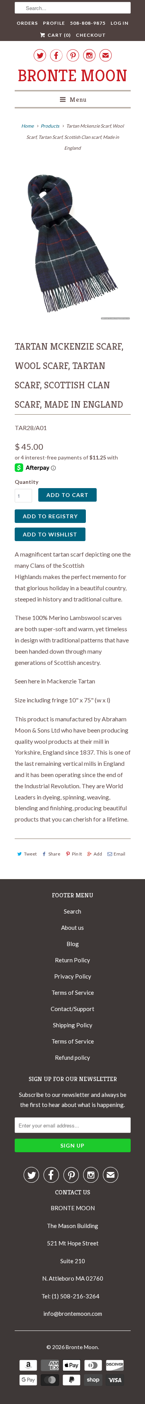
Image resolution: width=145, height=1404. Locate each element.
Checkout (91, 35)
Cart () (58, 35)
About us (72, 927)
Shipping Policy (72, 1024)
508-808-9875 (88, 23)
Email (119, 854)
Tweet (30, 854)
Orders (27, 23)
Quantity (26, 481)
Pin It (77, 854)
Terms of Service (72, 992)
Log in (119, 23)
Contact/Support (72, 1008)
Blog (73, 943)
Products (50, 126)
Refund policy (72, 1057)
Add (98, 854)
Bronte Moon (72, 75)
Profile (54, 23)
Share (54, 854)
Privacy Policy (72, 976)
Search (72, 911)
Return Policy (72, 959)
